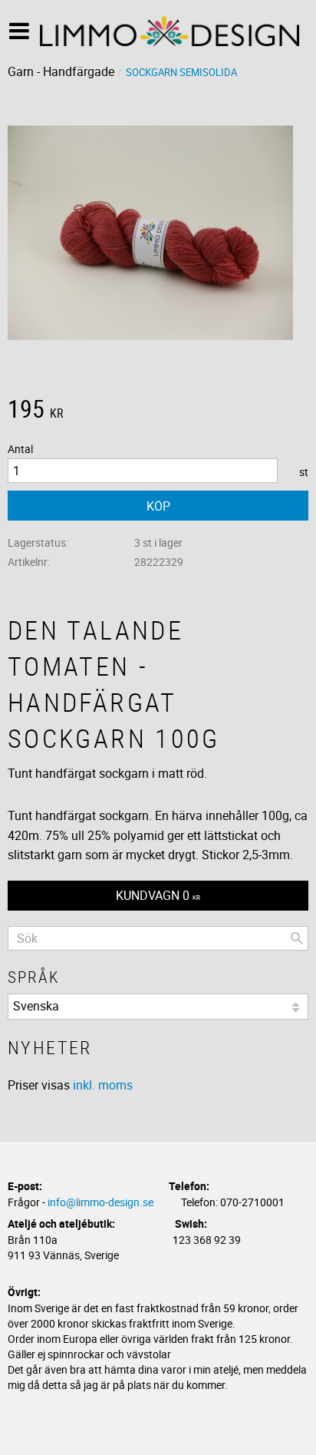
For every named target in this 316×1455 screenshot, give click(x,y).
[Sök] (296, 938)
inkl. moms (103, 1084)
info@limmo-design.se (100, 1202)
